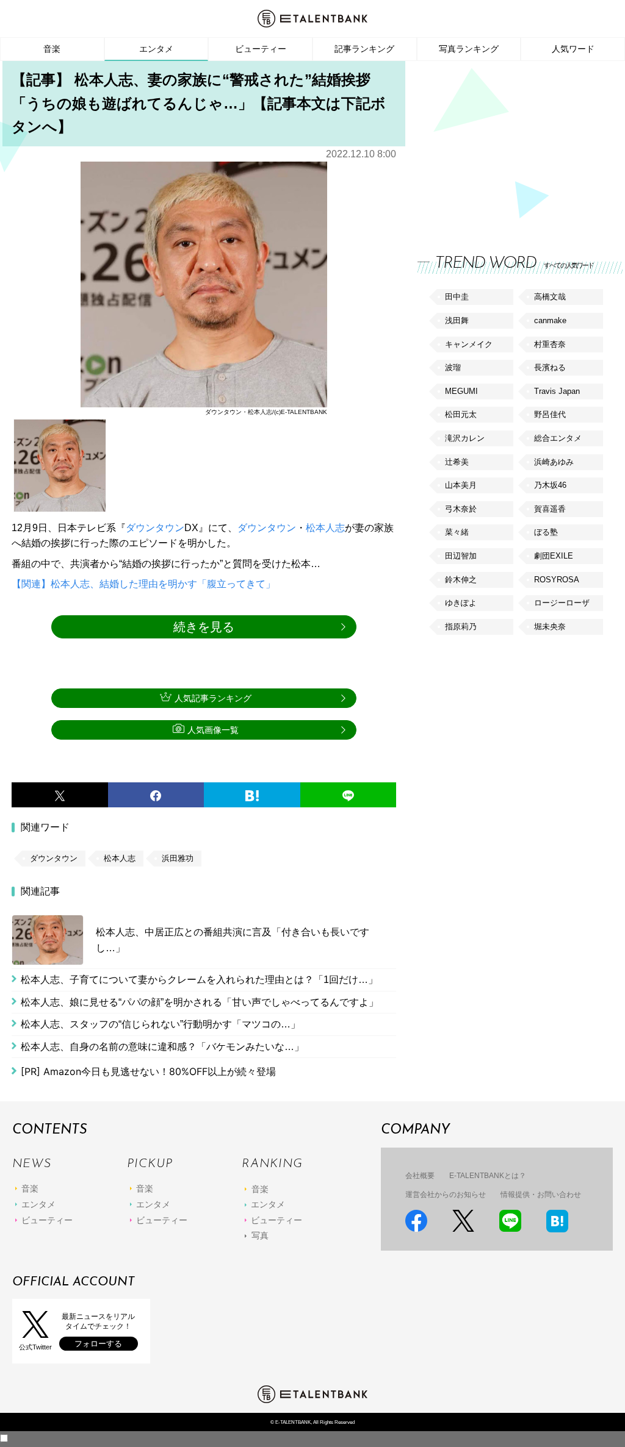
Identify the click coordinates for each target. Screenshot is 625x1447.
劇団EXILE (553, 555)
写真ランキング (469, 49)
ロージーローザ (562, 602)
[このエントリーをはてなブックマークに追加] (252, 795)
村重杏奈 (550, 344)
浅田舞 (457, 320)
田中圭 (457, 296)
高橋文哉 (550, 296)
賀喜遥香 (550, 508)
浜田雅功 (177, 858)
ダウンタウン (155, 528)
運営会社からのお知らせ (445, 1194)
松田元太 (461, 414)
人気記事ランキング (213, 698)
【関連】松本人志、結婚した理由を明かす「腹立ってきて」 (143, 584)
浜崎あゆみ (554, 461)
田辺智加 (461, 555)
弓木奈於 (461, 508)
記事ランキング (364, 49)
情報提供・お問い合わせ (540, 1194)
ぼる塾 (546, 532)
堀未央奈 (550, 626)
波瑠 (453, 367)
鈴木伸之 (461, 579)
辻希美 (457, 461)
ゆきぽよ (461, 602)
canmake (550, 320)
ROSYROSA (556, 579)
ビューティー (260, 49)
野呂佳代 (550, 414)
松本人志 (325, 528)
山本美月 (461, 485)
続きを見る (203, 627)
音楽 (51, 49)
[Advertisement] (509, 146)
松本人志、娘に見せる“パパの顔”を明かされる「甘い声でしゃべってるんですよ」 (199, 1002)
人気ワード (573, 49)
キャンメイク (469, 344)
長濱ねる (550, 367)
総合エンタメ (558, 438)
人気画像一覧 (213, 730)
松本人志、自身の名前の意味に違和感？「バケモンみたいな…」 (162, 1046)
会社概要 (420, 1175)
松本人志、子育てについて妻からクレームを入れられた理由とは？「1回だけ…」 (199, 979)
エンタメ (156, 49)
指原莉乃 (461, 626)
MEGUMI (461, 391)
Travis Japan (557, 391)
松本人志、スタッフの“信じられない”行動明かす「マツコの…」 (160, 1024)
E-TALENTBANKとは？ (487, 1175)
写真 (260, 1235)
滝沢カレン (465, 438)
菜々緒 (457, 532)
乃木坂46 (550, 485)
